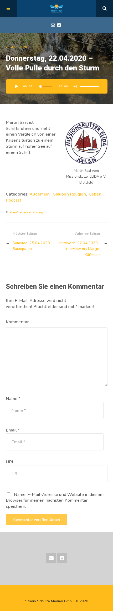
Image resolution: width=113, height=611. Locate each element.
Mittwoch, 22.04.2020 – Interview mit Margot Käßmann (80, 248)
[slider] (89, 86)
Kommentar (17, 322)
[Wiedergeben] (16, 86)
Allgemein (39, 194)
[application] (56, 86)
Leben (95, 194)
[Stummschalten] (75, 86)
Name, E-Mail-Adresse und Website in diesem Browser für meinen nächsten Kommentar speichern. (55, 500)
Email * (12, 430)
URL (10, 462)
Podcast (13, 200)
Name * (13, 399)
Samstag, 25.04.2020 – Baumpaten (33, 245)
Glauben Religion (69, 194)
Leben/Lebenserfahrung (25, 212)
